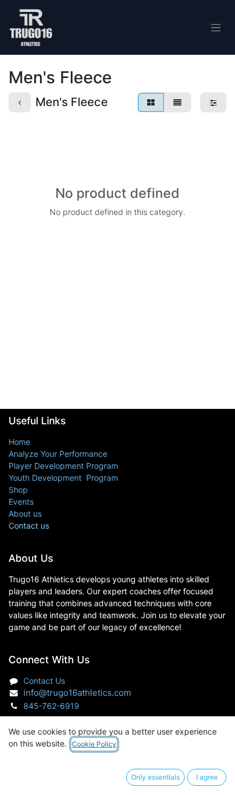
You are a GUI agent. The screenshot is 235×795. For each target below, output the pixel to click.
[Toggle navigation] (215, 28)
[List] (177, 102)
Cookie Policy (94, 744)
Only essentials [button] (155, 777)
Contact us (29, 525)
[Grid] (150, 102)
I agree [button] (207, 777)
